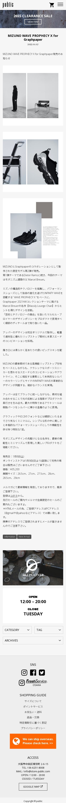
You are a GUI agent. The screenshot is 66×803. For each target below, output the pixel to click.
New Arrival (24, 536)
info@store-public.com (37, 771)
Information (9, 536)
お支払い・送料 (33, 712)
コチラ (14, 495)
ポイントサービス (33, 706)
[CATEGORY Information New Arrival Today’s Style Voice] (17, 630)
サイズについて (33, 701)
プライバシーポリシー (33, 728)
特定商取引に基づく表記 (33, 722)
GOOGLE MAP (31, 786)
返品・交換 (33, 717)
